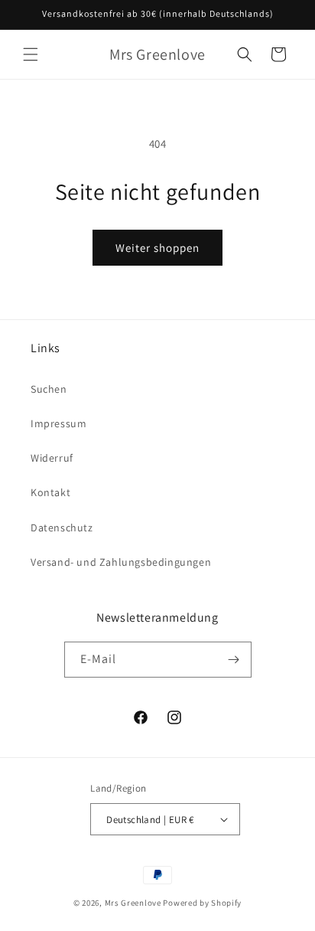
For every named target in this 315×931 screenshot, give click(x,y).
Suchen (49, 389)
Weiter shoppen (157, 247)
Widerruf (52, 458)
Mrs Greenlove (133, 902)
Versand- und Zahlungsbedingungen (121, 562)
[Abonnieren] (234, 660)
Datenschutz (62, 527)
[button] (30, 54)
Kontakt (50, 492)
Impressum (58, 423)
